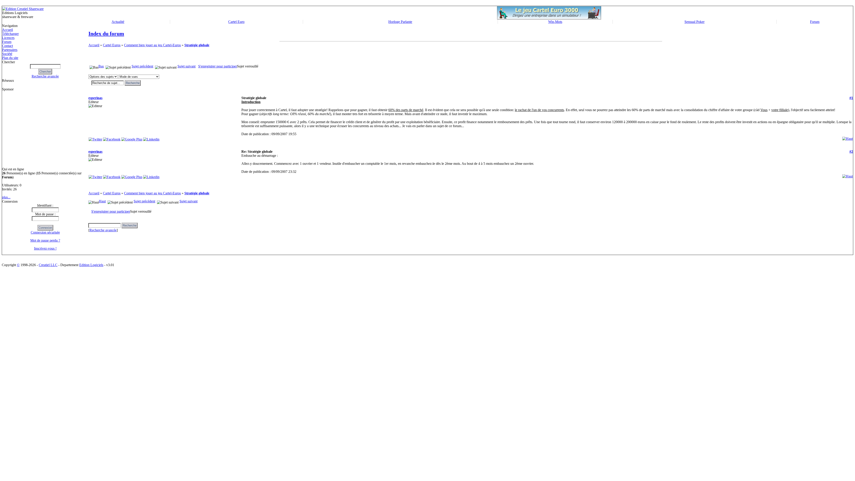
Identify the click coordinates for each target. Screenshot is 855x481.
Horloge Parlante (400, 22)
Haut (102, 201)
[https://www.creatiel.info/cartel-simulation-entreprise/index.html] (549, 18)
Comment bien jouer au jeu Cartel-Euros (152, 45)
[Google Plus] (131, 138)
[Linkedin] (151, 138)
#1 (851, 98)
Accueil (7, 30)
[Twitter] (95, 138)
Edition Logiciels (91, 265)
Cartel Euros (111, 45)
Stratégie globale (196, 45)
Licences (8, 38)
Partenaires (9, 50)
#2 (851, 151)
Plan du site (10, 58)
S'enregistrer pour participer (217, 66)
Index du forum (106, 34)
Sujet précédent (142, 66)
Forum (814, 22)
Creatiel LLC (48, 265)
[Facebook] (111, 138)
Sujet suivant (186, 66)
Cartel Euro (236, 22)
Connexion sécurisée (45, 232)
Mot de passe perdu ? (45, 240)
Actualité (118, 22)
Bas (101, 66)
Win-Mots (555, 22)
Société (7, 54)
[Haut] (847, 137)
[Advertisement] (21, 129)
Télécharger (10, 34)
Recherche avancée (45, 76)
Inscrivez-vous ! (45, 248)
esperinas (95, 98)
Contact (7, 46)
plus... (6, 197)
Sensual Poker (694, 22)
